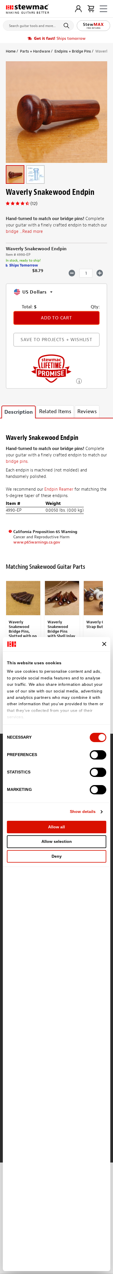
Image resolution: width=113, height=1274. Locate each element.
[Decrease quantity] (72, 273)
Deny (57, 856)
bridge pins (17, 461)
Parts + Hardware (35, 51)
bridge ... (24, 231)
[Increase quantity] (99, 273)
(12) (33, 203)
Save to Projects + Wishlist (56, 340)
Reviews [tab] (87, 411)
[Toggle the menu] (103, 9)
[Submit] (67, 25)
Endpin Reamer (58, 489)
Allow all (56, 827)
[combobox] (38, 24)
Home (11, 51)
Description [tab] (18, 412)
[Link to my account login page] (78, 8)
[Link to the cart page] (91, 8)
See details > (78, 380)
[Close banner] (104, 644)
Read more (32, 231)
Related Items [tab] (55, 411)
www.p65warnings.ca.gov (36, 542)
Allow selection (56, 841)
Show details (83, 811)
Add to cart (56, 318)
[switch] (98, 755)
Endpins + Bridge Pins (72, 51)
